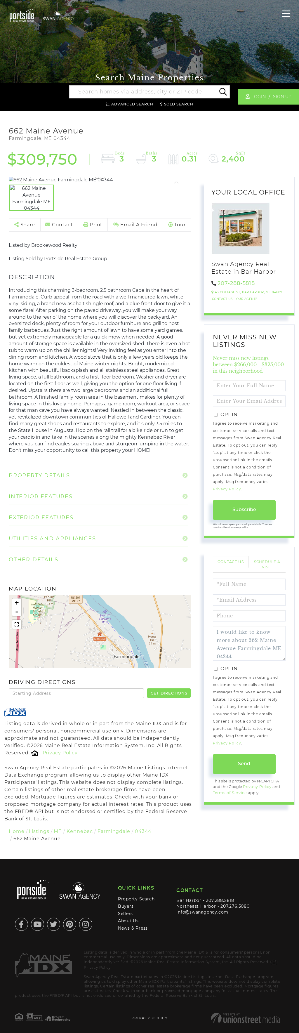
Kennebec (80, 831)
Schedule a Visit (267, 564)
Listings (39, 831)
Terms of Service (230, 793)
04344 (143, 831)
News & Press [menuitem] (133, 928)
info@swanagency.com (202, 912)
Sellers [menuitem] (125, 913)
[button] (222, 92)
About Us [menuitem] (128, 920)
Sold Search (178, 104)
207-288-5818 (236, 283)
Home (17, 831)
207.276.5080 (234, 906)
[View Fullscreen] (16, 624)
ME (58, 831)
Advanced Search (132, 104)
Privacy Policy (60, 753)
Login (258, 96)
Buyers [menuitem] (126, 906)
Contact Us (222, 299)
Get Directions (169, 693)
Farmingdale (114, 831)
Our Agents (247, 299)
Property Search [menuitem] (136, 899)
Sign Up (282, 96)
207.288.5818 (220, 900)
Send (244, 763)
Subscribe (244, 509)
